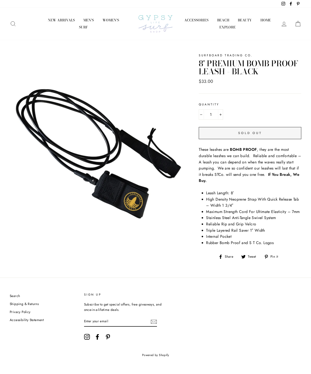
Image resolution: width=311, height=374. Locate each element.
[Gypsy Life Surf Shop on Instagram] (87, 337)
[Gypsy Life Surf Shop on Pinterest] (108, 337)
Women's (111, 20)
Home (265, 20)
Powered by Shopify (155, 355)
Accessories (196, 20)
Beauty (245, 20)
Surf (83, 27)
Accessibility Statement (27, 319)
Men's (88, 20)
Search (15, 295)
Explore (227, 27)
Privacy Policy (20, 311)
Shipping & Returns (24, 303)
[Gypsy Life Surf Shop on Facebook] (97, 337)
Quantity (209, 104)
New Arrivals (61, 20)
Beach (223, 20)
